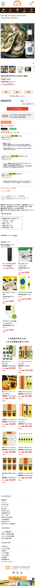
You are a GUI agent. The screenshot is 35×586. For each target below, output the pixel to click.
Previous (3, 41)
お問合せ (3, 551)
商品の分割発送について (8, 245)
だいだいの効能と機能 (7, 536)
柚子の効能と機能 (6, 538)
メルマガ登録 (5, 553)
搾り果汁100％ (5, 511)
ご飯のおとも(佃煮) (6, 517)
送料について (6, 122)
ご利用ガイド (5, 546)
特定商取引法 (5, 559)
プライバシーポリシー (7, 561)
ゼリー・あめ (4, 515)
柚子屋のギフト (5, 521)
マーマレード (5, 506)
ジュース (3, 502)
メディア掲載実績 (6, 532)
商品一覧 (7, 15)
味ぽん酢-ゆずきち (21, 15)
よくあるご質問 (5, 548)
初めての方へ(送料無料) (8, 524)
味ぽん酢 (13, 15)
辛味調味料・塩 (5, 513)
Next (32, 41)
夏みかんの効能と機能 (7, 534)
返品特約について (6, 242)
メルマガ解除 (5, 555)
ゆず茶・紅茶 (4, 504)
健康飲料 (4, 500)
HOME (2, 15)
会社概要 (4, 557)
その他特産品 (5, 519)
